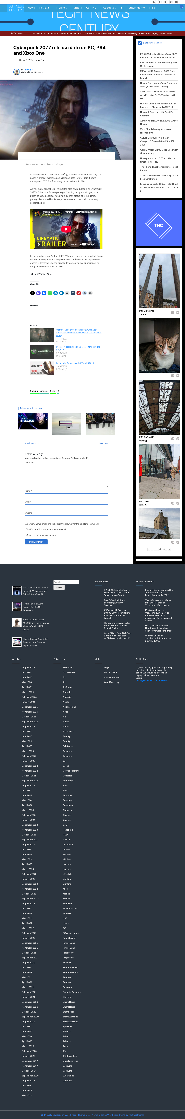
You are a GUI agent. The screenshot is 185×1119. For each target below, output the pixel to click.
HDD (65, 834)
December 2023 (30, 824)
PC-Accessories (70, 933)
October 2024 (29, 775)
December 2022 (30, 883)
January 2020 (28, 1056)
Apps (65, 711)
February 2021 (29, 992)
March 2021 (28, 987)
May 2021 (27, 977)
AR (64, 716)
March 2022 (28, 928)
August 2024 (28, 785)
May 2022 (27, 918)
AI (64, 677)
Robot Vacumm (70, 967)
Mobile (60, 7)
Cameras (67, 751)
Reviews (44, 7)
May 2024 (27, 800)
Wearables (68, 1075)
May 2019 (27, 1095)
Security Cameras (72, 992)
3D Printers (68, 667)
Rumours (67, 987)
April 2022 (27, 923)
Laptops (67, 864)
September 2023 (30, 839)
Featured (67, 795)
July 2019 (26, 1085)
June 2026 (27, 677)
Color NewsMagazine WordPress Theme (105, 1115)
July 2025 (26, 731)
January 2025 (28, 761)
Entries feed (110, 672)
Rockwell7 (28, 70)
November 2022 (30, 888)
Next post (103, 443)
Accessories (69, 672)
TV (122, 7)
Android (67, 692)
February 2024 (29, 815)
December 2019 (30, 1061)
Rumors (77, 7)
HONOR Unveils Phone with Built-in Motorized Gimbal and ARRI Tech (55, 33)
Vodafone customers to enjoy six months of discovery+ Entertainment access (158, 616)
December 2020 (30, 1002)
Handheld (68, 829)
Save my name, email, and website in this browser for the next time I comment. (63, 524)
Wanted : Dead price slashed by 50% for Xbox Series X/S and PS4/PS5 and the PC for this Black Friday (78, 333)
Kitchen (67, 854)
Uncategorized (70, 1061)
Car (64, 761)
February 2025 (29, 756)
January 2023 (28, 879)
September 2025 (30, 721)
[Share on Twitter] (177, 313)
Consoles (44, 391)
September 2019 (30, 1075)
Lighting (67, 879)
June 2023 (27, 854)
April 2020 (27, 1041)
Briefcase (68, 746)
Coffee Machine (71, 770)
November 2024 (30, 770)
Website (28, 513)
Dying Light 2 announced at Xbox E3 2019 (75, 363)
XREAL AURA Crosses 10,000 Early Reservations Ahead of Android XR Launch (157, 74)
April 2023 (27, 864)
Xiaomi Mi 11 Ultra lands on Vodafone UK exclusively (158, 603)
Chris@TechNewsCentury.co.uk (152, 680)
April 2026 (27, 687)
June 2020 (27, 1031)
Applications (69, 706)
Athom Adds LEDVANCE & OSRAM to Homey (152, 33)
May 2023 (27, 859)
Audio (66, 721)
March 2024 (28, 810)
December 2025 (30, 706)
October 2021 (29, 952)
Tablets (67, 1031)
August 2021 (28, 962)
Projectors (68, 952)
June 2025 (27, 736)
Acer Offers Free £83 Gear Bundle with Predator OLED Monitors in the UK (158, 95)
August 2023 (28, 844)
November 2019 (30, 1065)
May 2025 (27, 741)
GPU (65, 824)
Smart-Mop (68, 1011)
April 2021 (27, 982)
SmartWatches (70, 1016)
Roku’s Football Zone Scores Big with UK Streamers (33, 607)
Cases (66, 765)
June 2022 (27, 913)
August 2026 (28, 667)
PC (58, 391)
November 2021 (30, 947)
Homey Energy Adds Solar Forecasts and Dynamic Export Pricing (35, 642)
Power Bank (69, 943)
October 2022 (29, 893)
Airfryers (67, 687)
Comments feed (112, 677)
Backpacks (68, 731)
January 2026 (28, 702)
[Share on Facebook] (173, 313)
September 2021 (30, 957)
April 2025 (27, 746)
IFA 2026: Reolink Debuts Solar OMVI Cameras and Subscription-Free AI (35, 591)
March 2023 (28, 869)
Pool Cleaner (69, 938)
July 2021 (26, 967)
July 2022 (26, 908)
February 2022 (29, 933)
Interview (68, 844)
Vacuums (67, 1065)
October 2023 (29, 834)
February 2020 (29, 1051)
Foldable (67, 800)
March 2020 (28, 1046)
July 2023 (26, 849)
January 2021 (28, 997)
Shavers (67, 997)
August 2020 (28, 1021)
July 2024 (26, 790)
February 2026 (29, 697)
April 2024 (27, 805)
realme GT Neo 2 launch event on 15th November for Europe (159, 628)
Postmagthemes (136, 1115)
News (31, 7)
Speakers (67, 1026)
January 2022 (28, 938)
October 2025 (29, 716)
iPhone (66, 849)
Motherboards (70, 908)
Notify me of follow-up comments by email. (47, 529)
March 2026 (28, 692)
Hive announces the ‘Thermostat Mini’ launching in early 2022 (159, 592)
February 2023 (29, 874)
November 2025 (30, 711)
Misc (152, 7)
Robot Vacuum (70, 972)
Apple (66, 702)
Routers (67, 977)
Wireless (67, 1080)
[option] (55, 33)
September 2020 (30, 1016)
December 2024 (30, 765)
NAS (65, 918)
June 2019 (27, 1090)
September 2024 (30, 780)
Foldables (68, 805)
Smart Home (137, 7)
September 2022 (30, 898)
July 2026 (26, 672)
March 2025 (28, 751)
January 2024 (28, 820)
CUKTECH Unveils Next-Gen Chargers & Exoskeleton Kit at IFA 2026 (157, 141)
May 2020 (27, 1036)
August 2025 (28, 726)
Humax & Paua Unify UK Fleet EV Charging (109, 33)
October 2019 (29, 1070)
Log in (107, 667)
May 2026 (27, 682)
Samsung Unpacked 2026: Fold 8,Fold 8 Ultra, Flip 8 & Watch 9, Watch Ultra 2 (159, 187)
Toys (65, 1046)
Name (28, 491)
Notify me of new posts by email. (42, 535)
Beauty (66, 736)
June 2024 (27, 795)
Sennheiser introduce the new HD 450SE (158, 639)
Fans (65, 785)
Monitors (67, 903)
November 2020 (30, 1006)
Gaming (91, 7)
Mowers (67, 913)
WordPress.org (111, 682)
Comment (30, 462)
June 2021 (27, 972)
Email (28, 502)
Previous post (31, 443)
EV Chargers (69, 780)
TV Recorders (70, 1056)
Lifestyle (67, 874)
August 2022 (28, 903)
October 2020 (29, 1011)
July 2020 (26, 1026)
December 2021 (30, 943)
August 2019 (28, 1080)
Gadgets (108, 7)
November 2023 (30, 829)
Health (66, 839)
